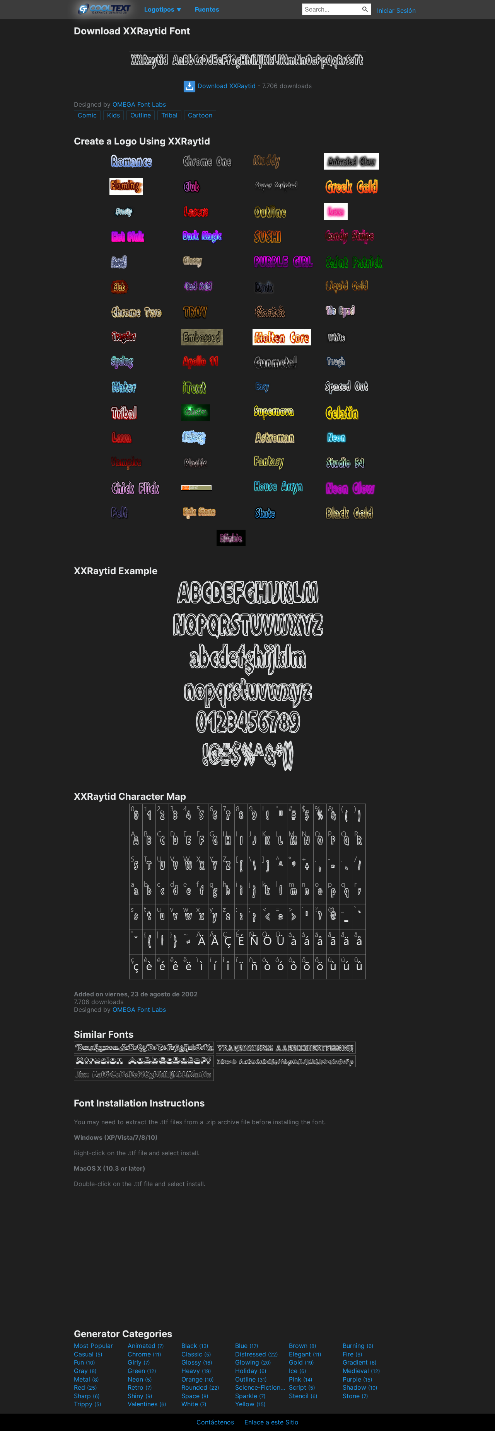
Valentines (147, 1404)
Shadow (360, 1387)
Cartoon (200, 115)
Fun (84, 1362)
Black (194, 1345)
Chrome (144, 1354)
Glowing (253, 1362)
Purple (357, 1379)
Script (302, 1387)
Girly (139, 1362)
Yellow (250, 1404)
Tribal (169, 115)
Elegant (305, 1354)
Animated (146, 1345)
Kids (113, 115)
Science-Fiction (261, 1387)
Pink (300, 1379)
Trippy (87, 1404)
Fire (352, 1354)
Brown (302, 1345)
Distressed (256, 1354)
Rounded (200, 1387)
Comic (87, 115)
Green (142, 1371)
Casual (88, 1354)
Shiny (140, 1396)
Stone (355, 1396)
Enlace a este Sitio (271, 1422)
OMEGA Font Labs (139, 104)
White (194, 1404)
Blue (246, 1345)
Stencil (303, 1396)
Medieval (361, 1371)
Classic (196, 1354)
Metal (86, 1379)
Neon (140, 1379)
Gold (301, 1362)
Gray (85, 1371)
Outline (140, 115)
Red (85, 1387)
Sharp (87, 1396)
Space (194, 1396)
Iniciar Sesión (396, 10)
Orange (197, 1379)
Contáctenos (215, 1422)
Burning (358, 1345)
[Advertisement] (37, 141)
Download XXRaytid (226, 86)
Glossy (196, 1362)
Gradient (360, 1362)
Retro (140, 1387)
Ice (297, 1371)
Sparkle (250, 1396)
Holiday (250, 1371)
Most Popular (93, 1345)
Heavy (196, 1371)
